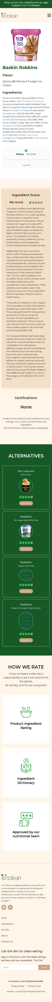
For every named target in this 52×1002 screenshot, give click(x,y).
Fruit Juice (39, 138)
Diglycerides (19, 135)
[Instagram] (10, 907)
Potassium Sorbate (20, 110)
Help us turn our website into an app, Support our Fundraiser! (26, 4)
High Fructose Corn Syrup (30, 101)
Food (3, 918)
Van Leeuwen (26, 471)
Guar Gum (32, 135)
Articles (5, 929)
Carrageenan (9, 113)
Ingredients (7, 924)
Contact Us (7, 941)
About (4, 935)
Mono (5, 135)
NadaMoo (26, 516)
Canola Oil (8, 119)
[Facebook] (3, 907)
